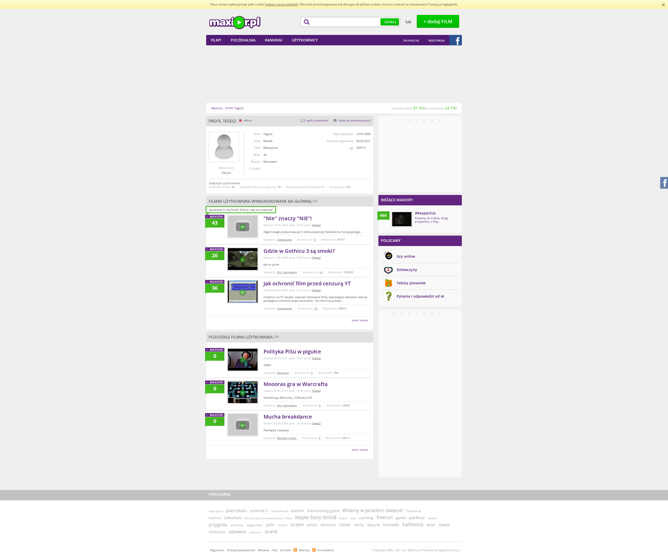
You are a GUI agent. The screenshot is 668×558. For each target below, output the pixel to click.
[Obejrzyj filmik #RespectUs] (401, 219)
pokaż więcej (360, 320)
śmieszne (217, 531)
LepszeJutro (216, 511)
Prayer (343, 518)
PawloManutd (279, 511)
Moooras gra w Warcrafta (296, 384)
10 (315, 308)
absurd (373, 524)
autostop (236, 525)
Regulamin (217, 550)
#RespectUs (425, 213)
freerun (385, 517)
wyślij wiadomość (317, 120)
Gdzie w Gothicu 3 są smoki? (299, 250)
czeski (344, 525)
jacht (270, 524)
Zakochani (233, 517)
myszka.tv (255, 532)
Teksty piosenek (411, 282)
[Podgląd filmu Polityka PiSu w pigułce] (242, 359)
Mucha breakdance (288, 416)
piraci (312, 524)
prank (271, 531)
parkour (417, 517)
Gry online (406, 256)
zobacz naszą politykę (281, 4)
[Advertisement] (334, 74)
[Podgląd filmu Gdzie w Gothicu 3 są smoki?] (242, 259)
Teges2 (316, 225)
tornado (391, 525)
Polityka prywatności (241, 550)
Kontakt (285, 550)
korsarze (328, 524)
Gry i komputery (287, 272)
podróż (432, 518)
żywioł (444, 524)
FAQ (275, 550)
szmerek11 (259, 510)
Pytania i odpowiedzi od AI (420, 296)
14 (320, 272)
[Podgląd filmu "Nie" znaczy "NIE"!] (242, 226)
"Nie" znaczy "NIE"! (288, 218)
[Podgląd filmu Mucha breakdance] (242, 425)
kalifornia (413, 524)
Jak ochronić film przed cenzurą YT (307, 283)
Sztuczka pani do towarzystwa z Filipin (268, 518)
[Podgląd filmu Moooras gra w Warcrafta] (242, 392)
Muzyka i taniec (287, 438)
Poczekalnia (325, 550)
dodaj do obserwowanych (355, 120)
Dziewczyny (407, 269)
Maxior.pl (235, 22)
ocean (297, 524)
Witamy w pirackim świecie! (372, 510)
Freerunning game (323, 510)
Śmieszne (283, 373)
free (353, 518)
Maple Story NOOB (316, 517)
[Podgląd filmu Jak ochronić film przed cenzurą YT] (242, 291)
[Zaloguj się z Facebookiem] (455, 40)
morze (282, 525)
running (366, 517)
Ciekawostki (284, 239)
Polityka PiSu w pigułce (292, 351)
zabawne (237, 532)
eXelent (297, 510)
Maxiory (304, 550)
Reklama (263, 550)
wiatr (431, 524)
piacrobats (236, 510)
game (401, 517)
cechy (359, 524)
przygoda (218, 525)
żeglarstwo (255, 525)
